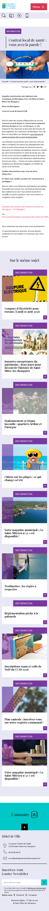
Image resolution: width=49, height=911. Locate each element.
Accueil (5, 81)
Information (13, 31)
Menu (36, 6)
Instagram (32, 895)
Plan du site (33, 900)
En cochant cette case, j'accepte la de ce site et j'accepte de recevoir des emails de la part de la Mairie (25, 890)
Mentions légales (18, 900)
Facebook (20, 895)
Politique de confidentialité (37, 888)
